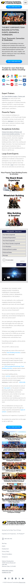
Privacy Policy (5, 551)
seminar (8, 376)
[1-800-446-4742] (3, 539)
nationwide (22, 382)
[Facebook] (5, 578)
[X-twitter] (19, 578)
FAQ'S (3, 546)
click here (10, 121)
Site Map (4, 543)
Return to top (22, 582)
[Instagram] (8, 578)
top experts (7, 388)
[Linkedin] (12, 578)
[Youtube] (22, 578)
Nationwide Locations (7, 570)
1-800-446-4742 (8, 538)
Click (11, 165)
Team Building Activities (13, 352)
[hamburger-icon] (25, 3)
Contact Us (5, 557)
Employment (5, 549)
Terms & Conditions (7, 554)
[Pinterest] (15, 578)
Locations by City (6, 572)
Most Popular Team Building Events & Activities (14, 173)
